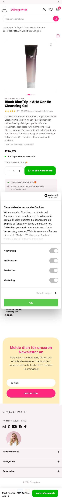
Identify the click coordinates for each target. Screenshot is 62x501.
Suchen (56, 19)
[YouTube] (14, 426)
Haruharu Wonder (14, 98)
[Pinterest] (9, 426)
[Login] (44, 9)
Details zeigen (44, 293)
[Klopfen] (25, 426)
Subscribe (31, 393)
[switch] (53, 260)
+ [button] (19, 171)
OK (31, 302)
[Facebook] (20, 426)
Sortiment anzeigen (4, 8)
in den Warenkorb (45, 493)
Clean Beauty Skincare (34, 27)
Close (31, 452)
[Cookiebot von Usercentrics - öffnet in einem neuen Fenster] (44, 196)
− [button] (8, 171)
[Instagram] (4, 426)
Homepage (8, 27)
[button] (56, 36)
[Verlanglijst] (51, 45)
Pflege (18, 27)
